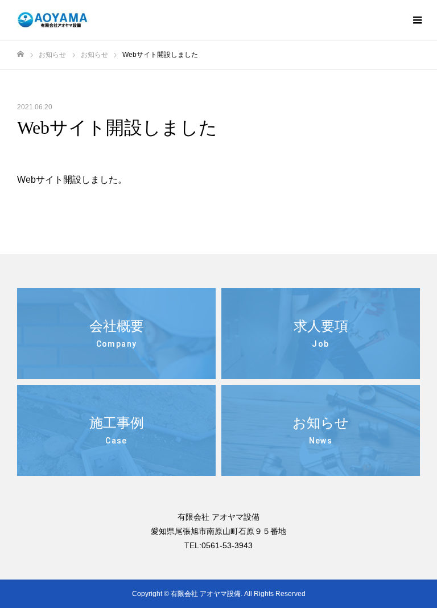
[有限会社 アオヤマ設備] (53, 20)
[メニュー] (417, 20)
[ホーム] (20, 54)
